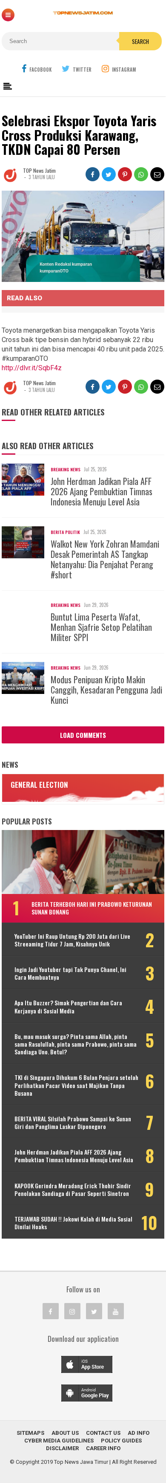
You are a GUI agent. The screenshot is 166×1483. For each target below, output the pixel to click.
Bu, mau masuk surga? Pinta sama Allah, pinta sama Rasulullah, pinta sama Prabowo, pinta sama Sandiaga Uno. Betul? (75, 1044)
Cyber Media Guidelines (59, 1440)
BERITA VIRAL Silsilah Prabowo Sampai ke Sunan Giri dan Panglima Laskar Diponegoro (72, 1122)
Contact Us (103, 1433)
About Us (65, 1433)
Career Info (103, 1448)
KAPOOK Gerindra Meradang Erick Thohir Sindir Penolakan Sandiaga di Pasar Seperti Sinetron (72, 1189)
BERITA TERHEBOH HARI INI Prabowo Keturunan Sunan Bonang (91, 908)
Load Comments (83, 735)
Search (140, 41)
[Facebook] (51, 1311)
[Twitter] (94, 1311)
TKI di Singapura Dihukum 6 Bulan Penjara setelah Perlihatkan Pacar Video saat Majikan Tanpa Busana (76, 1085)
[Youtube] (116, 1311)
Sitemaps (30, 1433)
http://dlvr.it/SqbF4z (32, 368)
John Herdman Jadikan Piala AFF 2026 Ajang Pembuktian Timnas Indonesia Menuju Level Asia (101, 491)
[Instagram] (72, 1311)
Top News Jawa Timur (81, 1462)
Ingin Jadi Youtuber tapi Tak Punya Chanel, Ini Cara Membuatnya (70, 973)
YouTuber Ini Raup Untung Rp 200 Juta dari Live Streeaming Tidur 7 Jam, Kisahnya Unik (72, 940)
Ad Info (138, 1433)
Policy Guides (121, 1440)
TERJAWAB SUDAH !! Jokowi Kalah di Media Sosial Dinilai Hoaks (73, 1223)
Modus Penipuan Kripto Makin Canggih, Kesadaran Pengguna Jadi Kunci (106, 689)
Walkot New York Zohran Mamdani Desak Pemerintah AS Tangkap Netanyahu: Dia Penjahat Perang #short (105, 559)
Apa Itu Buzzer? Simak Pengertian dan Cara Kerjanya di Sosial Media (68, 1006)
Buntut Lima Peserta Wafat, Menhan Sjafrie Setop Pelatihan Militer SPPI (101, 627)
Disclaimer (62, 1448)
